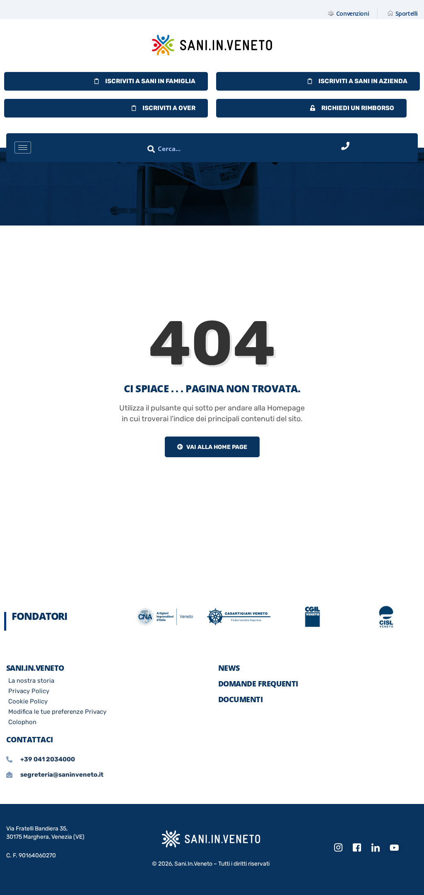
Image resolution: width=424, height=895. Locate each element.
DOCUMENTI (240, 699)
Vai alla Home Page (216, 447)
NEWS (229, 668)
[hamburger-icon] (22, 148)
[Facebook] (356, 847)
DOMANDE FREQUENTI (258, 684)
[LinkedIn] (375, 847)
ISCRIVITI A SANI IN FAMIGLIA (150, 81)
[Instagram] (338, 847)
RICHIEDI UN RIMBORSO (357, 108)
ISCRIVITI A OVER (168, 108)
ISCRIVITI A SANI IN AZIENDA (362, 81)
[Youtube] (394, 848)
